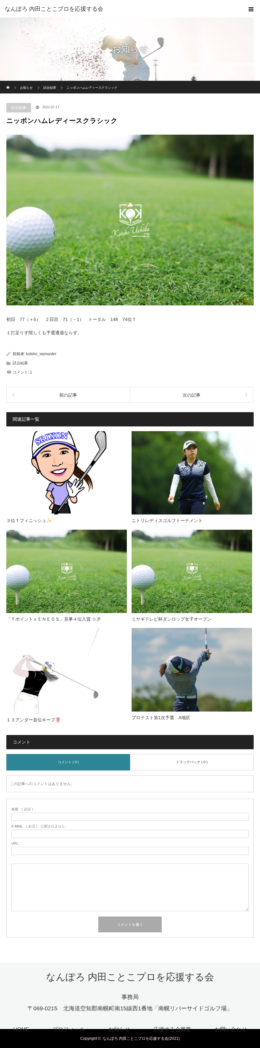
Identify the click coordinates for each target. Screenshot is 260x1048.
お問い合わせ (231, 1029)
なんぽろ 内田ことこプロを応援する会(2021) (141, 1038)
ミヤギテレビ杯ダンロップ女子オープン (171, 619)
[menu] (251, 9)
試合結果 (18, 107)
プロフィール (69, 1029)
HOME (21, 1029)
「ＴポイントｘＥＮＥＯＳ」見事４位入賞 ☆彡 (53, 619)
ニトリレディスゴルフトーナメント (167, 520)
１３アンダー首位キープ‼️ (33, 719)
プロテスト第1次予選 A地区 (163, 717)
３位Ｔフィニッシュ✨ (29, 520)
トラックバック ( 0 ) (192, 762)
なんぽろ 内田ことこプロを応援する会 (54, 9)
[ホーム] (8, 83)
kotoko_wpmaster (41, 354)
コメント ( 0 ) (68, 762)
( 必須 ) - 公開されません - (39, 826)
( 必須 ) (22, 809)
